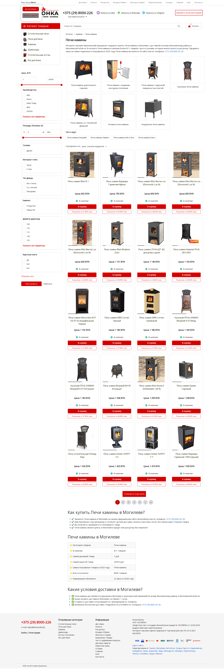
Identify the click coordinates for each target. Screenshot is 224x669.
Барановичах (196, 648)
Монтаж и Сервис (137, 2)
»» (151, 502)
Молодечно (169, 651)
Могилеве (160, 648)
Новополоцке (189, 651)
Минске (159, 653)
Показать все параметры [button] (34, 116)
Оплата (93, 2)
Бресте (186, 648)
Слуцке (152, 653)
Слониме (144, 653)
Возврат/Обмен (119, 2)
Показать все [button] (27, 276)
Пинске (135, 653)
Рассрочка (105, 2)
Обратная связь (155, 2)
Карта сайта (137, 645)
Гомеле (152, 648)
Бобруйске (137, 651)
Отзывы (169, 2)
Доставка (83, 2)
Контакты (199, 2)
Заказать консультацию (189, 13)
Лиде (160, 651)
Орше (145, 651)
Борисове (153, 651)
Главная (179, 2)
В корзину (82, 206)
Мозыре (178, 651)
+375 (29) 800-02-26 (174, 51)
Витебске (170, 648)
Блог (189, 2)
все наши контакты (76, 16)
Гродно (179, 648)
